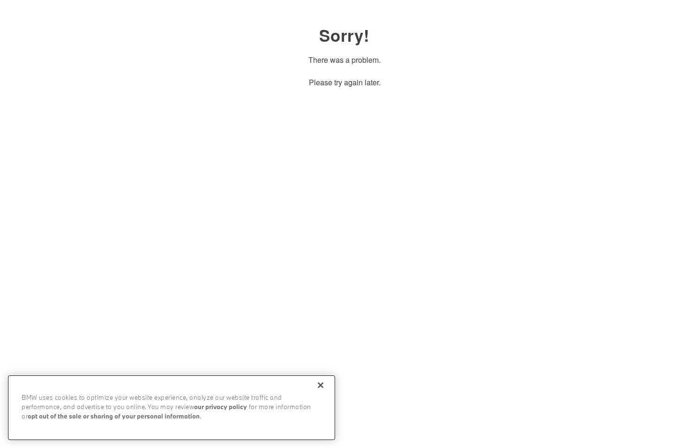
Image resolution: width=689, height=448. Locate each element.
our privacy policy (220, 407)
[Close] (320, 385)
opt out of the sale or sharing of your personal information (114, 417)
